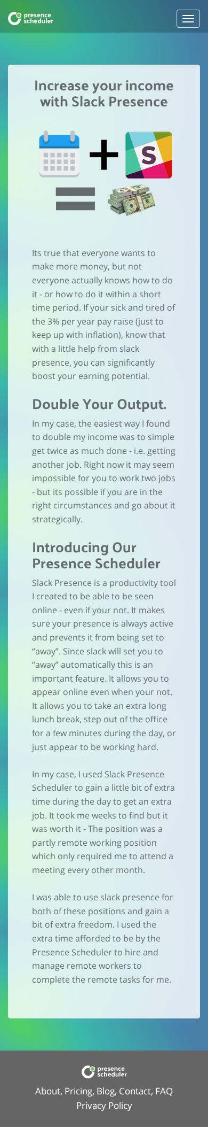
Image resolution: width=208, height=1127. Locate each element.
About (47, 1091)
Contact (135, 1091)
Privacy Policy (104, 1105)
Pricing (78, 1091)
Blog (106, 1091)
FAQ (164, 1091)
